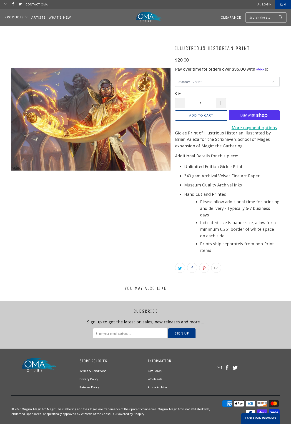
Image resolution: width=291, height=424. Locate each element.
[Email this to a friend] (216, 268)
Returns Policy (89, 387)
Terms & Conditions (93, 371)
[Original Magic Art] (146, 17)
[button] (16, 17)
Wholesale (155, 379)
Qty (178, 93)
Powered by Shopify (130, 414)
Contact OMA (36, 4)
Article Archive (157, 387)
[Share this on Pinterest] (204, 268)
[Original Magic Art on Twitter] (20, 4)
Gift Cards (155, 371)
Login (267, 4)
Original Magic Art (34, 409)
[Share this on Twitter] (180, 268)
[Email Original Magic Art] (5, 4)
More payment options (254, 127)
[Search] (280, 17)
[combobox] (266, 17)
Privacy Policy (89, 379)
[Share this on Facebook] (192, 268)
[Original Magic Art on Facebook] (13, 4)
